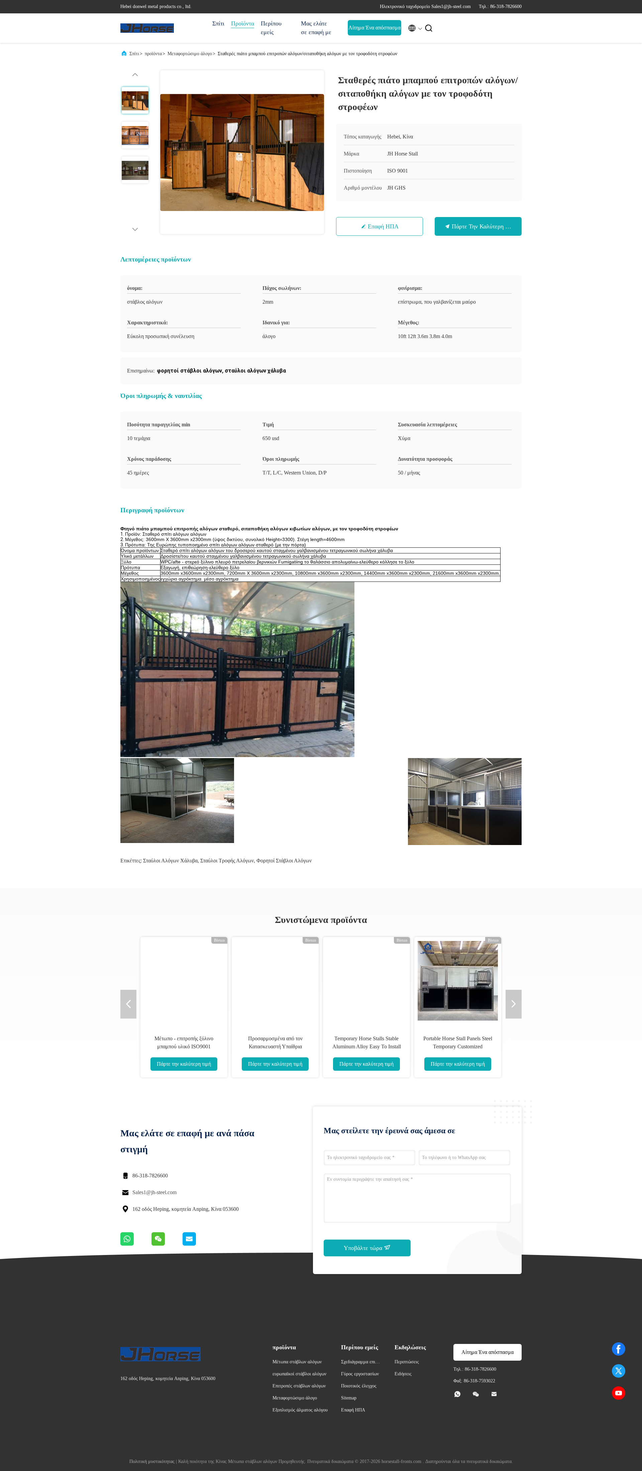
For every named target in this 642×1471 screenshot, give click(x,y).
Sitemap (348, 1397)
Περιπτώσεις (407, 1361)
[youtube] (618, 1393)
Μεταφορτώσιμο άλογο (190, 53)
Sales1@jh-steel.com (154, 1192)
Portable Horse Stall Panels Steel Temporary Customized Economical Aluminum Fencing (457, 1046)
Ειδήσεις (403, 1373)
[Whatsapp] (135, 1244)
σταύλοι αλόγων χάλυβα (170, 860)
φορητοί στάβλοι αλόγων (284, 860)
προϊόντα (153, 53)
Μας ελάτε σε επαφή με (316, 27)
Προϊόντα (242, 23)
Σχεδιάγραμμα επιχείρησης (361, 1362)
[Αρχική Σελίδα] (147, 28)
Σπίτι (218, 23)
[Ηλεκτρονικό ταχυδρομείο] (198, 1244)
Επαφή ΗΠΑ (383, 226)
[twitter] (618, 1371)
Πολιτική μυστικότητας (152, 1461)
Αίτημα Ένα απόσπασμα (374, 27)
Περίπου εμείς (271, 27)
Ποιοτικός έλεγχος (359, 1385)
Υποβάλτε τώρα (364, 1248)
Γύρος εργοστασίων (360, 1373)
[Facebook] (618, 1349)
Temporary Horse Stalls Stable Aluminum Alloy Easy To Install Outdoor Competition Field (366, 1046)
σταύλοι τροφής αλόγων (227, 860)
